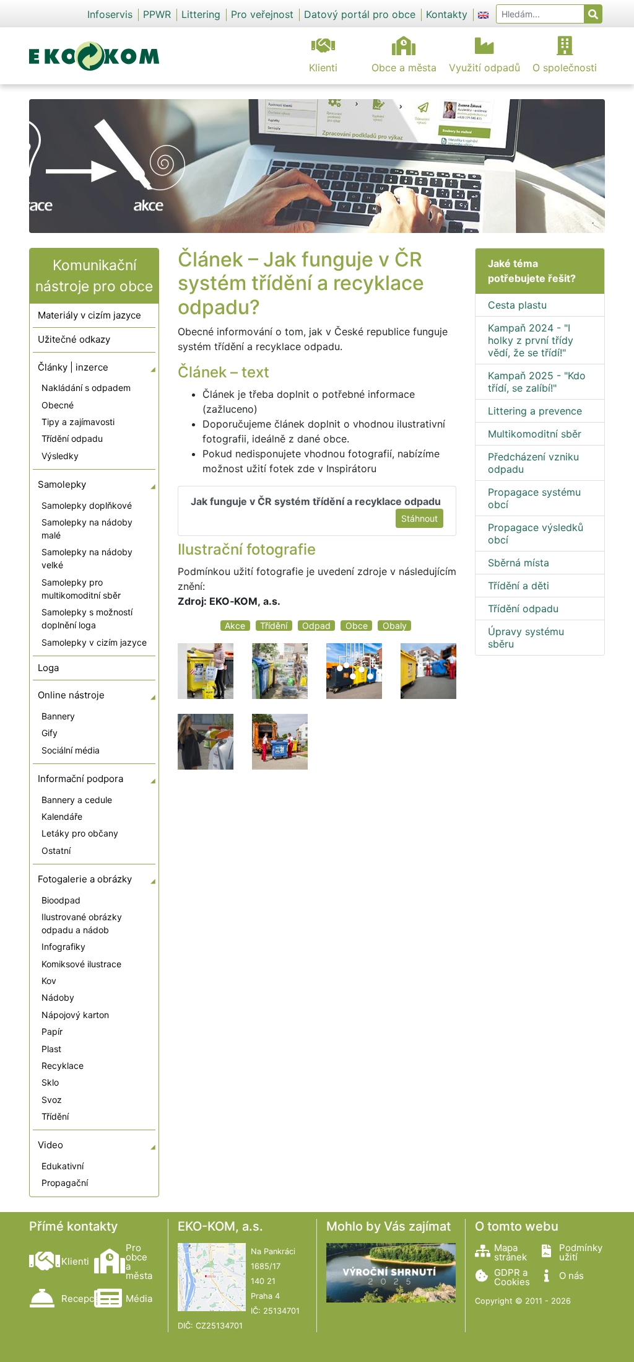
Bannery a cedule (76, 799)
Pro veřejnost (262, 14)
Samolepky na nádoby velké (86, 558)
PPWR (157, 14)
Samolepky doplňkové (86, 505)
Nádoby (57, 997)
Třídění (55, 1116)
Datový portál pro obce (359, 14)
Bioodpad (60, 900)
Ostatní (56, 850)
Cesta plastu (517, 305)
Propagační (64, 1182)
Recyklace (62, 1065)
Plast (51, 1048)
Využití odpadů (484, 67)
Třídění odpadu (72, 438)
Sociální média (70, 750)
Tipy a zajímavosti (78, 421)
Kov (48, 980)
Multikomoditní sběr (534, 434)
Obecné (57, 405)
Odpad (316, 625)
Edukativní (62, 1166)
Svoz (51, 1099)
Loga (48, 668)
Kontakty (446, 14)
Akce (235, 625)
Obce (356, 625)
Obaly (395, 625)
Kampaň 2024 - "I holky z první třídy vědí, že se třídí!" (530, 340)
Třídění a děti (518, 585)
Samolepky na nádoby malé (86, 528)
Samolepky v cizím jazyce (94, 642)
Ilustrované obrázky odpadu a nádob (81, 923)
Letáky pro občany (79, 833)
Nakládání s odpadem (86, 387)
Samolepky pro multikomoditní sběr (81, 588)
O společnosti (564, 67)
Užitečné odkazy (74, 339)
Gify (49, 732)
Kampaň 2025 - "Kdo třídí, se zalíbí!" (537, 381)
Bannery (58, 716)
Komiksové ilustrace (81, 964)
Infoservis (109, 14)
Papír (52, 1031)
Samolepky (62, 484)
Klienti (323, 67)
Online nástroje (71, 695)
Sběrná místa (518, 562)
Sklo (50, 1082)
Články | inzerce (73, 367)
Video (50, 1145)
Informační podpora (80, 778)
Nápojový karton (75, 1014)
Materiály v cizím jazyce (89, 315)
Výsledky (60, 455)
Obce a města (403, 67)
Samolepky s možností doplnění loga (86, 618)
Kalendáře (61, 816)
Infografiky (63, 946)
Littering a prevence (535, 411)
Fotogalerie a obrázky (85, 879)
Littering (200, 14)
